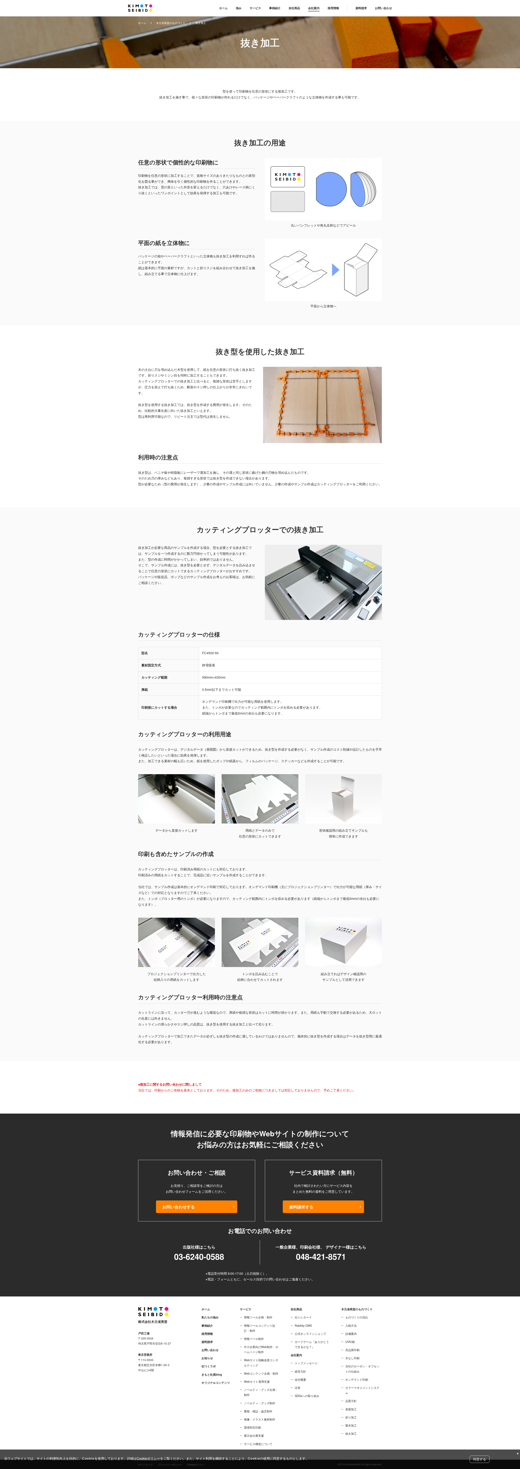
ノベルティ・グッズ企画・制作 (261, 1392)
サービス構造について (258, 1444)
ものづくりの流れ (356, 1317)
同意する (479, 1459)
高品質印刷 (352, 1350)
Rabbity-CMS (303, 1325)
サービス (255, 8)
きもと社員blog (212, 1374)
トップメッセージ (306, 1363)
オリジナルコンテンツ (216, 1382)
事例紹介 (275, 8)
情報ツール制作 (254, 1339)
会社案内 (314, 8)
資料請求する (301, 1207)
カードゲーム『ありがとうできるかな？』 (312, 1344)
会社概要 (300, 1379)
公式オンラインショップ (310, 1334)
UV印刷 (350, 1342)
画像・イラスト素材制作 (259, 1419)
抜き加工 (351, 1433)
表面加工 (351, 1409)
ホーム (223, 8)
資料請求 (361, 8)
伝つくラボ (209, 1366)
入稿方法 (351, 1325)
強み (239, 8)
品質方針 (351, 1401)
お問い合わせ (383, 8)
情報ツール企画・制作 (258, 1317)
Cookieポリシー (148, 1458)
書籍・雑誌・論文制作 (258, 1411)
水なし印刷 (352, 1358)
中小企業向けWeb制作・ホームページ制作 (261, 1349)
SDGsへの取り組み (307, 1396)
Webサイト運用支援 (257, 1381)
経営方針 (300, 1371)
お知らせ (207, 1358)
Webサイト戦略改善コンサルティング (261, 1362)
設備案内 (351, 1334)
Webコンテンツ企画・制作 (261, 1373)
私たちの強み (210, 1317)
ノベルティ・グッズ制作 (259, 1403)
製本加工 (351, 1425)
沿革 (297, 1388)
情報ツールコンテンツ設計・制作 (259, 1328)
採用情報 (333, 8)
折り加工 (351, 1417)
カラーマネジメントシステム (362, 1390)
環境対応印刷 (252, 1427)
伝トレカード (303, 1317)
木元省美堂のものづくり (170, 23)
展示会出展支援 (254, 1435)
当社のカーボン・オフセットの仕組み (362, 1368)
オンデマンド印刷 (356, 1379)
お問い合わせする (178, 1207)
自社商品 (294, 8)
